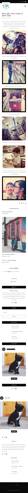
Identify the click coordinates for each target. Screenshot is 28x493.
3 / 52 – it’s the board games (9, 260)
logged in (9, 271)
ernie (10, 18)
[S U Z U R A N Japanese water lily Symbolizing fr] (14, 364)
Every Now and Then (7, 211)
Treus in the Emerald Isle (8, 254)
